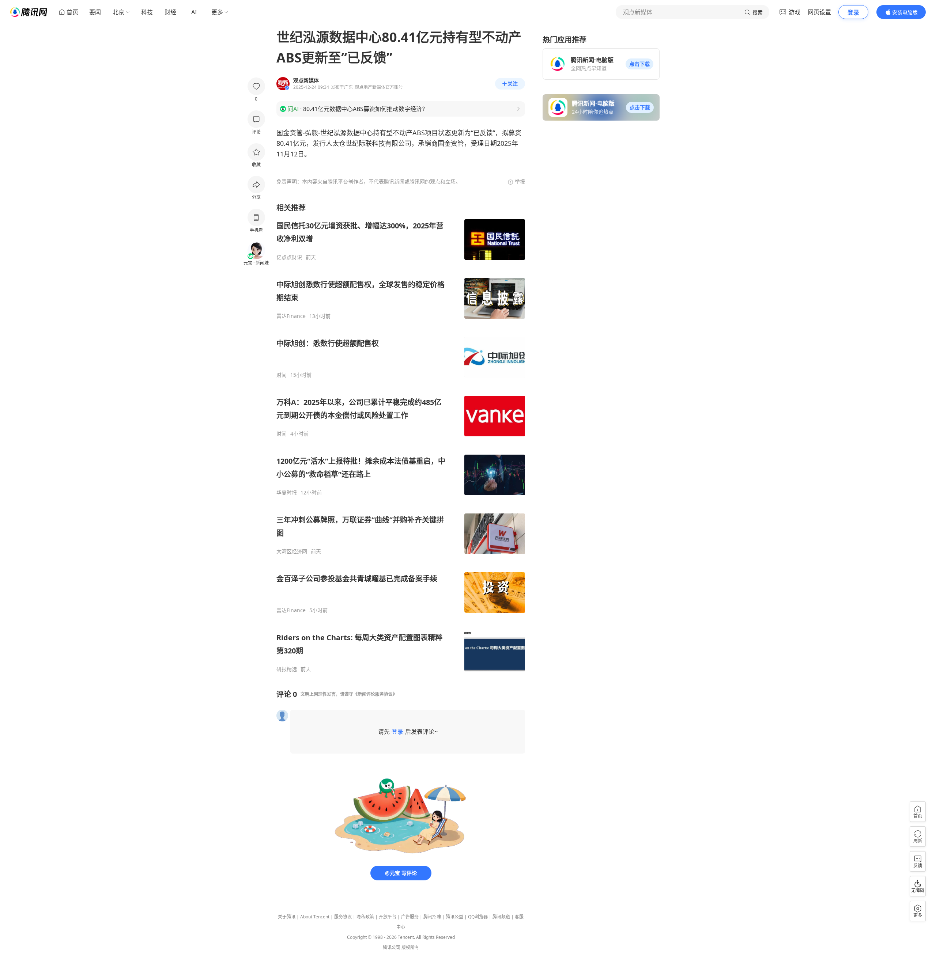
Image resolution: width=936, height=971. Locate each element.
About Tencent (314, 917)
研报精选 (286, 669)
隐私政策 (365, 917)
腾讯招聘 (432, 917)
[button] (639, 63)
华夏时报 (286, 492)
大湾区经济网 (291, 551)
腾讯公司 (391, 947)
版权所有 (410, 947)
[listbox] (400, 438)
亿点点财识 (289, 257)
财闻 (281, 375)
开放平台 (387, 917)
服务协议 (343, 917)
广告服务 (410, 917)
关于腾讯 (286, 917)
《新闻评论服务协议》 (375, 694)
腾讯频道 (501, 917)
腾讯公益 (454, 917)
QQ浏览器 (478, 917)
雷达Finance (291, 316)
